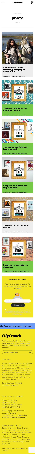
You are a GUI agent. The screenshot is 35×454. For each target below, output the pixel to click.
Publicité (18, 383)
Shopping (6, 439)
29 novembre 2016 (9, 271)
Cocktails (20, 430)
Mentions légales (8, 448)
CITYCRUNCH (9, 400)
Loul (24, 115)
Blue (23, 76)
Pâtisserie (6, 437)
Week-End (6, 444)
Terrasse (16, 441)
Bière (19, 428)
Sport (13, 439)
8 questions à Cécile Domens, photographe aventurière (14, 69)
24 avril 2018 (7, 76)
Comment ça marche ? (10, 385)
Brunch (25, 428)
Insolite (24, 435)
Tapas (9, 441)
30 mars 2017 (8, 192)
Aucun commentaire (18, 153)
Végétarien (24, 441)
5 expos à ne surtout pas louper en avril (15, 187)
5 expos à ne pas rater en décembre (15, 266)
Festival (22, 432)
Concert (5, 430)
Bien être (12, 428)
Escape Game (12, 432)
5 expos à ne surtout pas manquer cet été (15, 109)
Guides (28, 432)
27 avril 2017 (7, 153)
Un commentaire (16, 76)
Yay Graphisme (19, 411)
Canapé (12, 430)
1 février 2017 (8, 232)
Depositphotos (21, 417)
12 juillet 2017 (8, 115)
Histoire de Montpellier (11, 435)
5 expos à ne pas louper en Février (16, 226)
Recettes (25, 437)
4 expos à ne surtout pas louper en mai (15, 148)
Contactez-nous (8, 383)
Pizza (19, 437)
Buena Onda (23, 415)
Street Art (20, 439)
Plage (13, 437)
